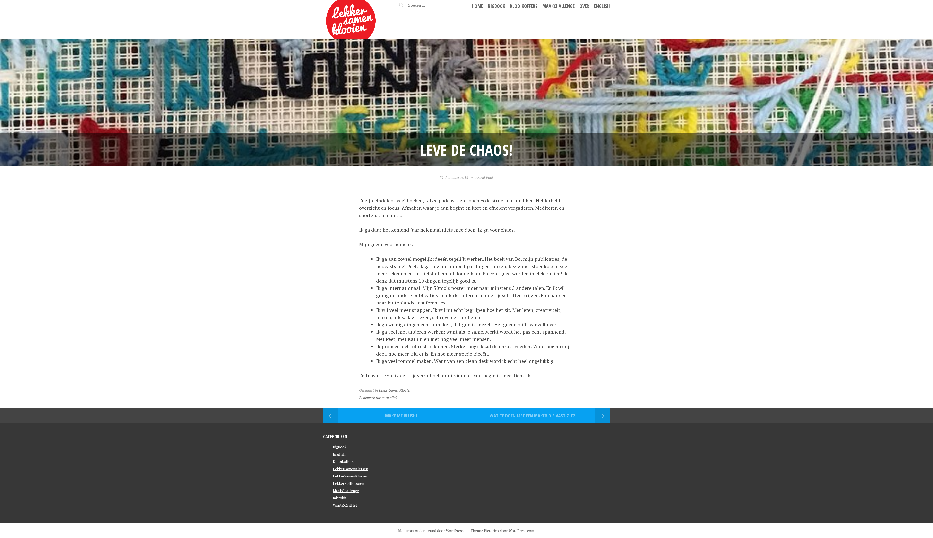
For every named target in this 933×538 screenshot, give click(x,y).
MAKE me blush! (401, 415)
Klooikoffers (523, 6)
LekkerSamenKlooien (395, 390)
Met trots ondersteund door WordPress (431, 530)
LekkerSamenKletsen (350, 468)
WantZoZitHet (345, 505)
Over (584, 6)
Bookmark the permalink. (378, 397)
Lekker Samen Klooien (349, 11)
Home (477, 6)
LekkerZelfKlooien (348, 483)
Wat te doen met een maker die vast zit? (532, 415)
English (602, 6)
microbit (339, 497)
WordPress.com (521, 530)
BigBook (496, 6)
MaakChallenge (558, 6)
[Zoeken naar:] (428, 5)
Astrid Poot (484, 177)
